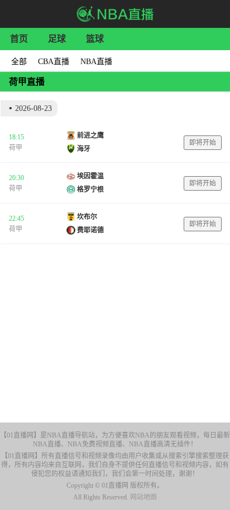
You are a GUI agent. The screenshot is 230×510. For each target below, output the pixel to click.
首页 (19, 38)
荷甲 (15, 148)
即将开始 (202, 143)
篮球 (95, 38)
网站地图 (143, 497)
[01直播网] (115, 14)
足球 (57, 38)
